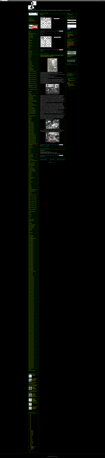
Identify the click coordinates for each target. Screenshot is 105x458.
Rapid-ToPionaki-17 (31, 296)
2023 (30, 417)
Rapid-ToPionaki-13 (31, 292)
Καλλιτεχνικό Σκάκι (31, 99)
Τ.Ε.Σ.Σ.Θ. (30, 215)
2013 (30, 428)
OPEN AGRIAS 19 (31, 260)
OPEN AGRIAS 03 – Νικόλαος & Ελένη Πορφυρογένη (33, 238)
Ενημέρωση (42, 150)
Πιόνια (29, 180)
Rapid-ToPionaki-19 (31, 299)
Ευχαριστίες (30, 91)
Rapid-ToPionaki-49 (31, 339)
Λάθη (29, 114)
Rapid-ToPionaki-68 (31, 365)
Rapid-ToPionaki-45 (31, 334)
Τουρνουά (30, 216)
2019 (30, 421)
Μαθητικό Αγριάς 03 (31, 125)
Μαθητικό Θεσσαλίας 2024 (32, 137)
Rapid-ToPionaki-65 (31, 361)
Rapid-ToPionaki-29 (31, 312)
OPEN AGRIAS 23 (31, 265)
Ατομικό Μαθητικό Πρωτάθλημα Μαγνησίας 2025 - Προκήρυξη (34, 408)
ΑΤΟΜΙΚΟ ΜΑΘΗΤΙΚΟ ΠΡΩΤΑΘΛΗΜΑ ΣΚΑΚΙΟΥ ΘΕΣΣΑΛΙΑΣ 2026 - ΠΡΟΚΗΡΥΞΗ (33, 396)
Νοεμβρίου (31, 431)
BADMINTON (30, 228)
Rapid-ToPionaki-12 (31, 291)
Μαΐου (31, 438)
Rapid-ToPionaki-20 (31, 300)
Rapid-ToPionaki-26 (31, 308)
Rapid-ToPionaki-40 (31, 327)
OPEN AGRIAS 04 (31, 240)
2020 (30, 420)
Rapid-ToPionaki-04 (31, 280)
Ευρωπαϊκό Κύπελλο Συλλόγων (33, 89)
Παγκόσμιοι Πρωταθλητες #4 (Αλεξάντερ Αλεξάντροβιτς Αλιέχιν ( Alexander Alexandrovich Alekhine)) (52, 56)
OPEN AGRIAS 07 (31, 244)
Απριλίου (31, 439)
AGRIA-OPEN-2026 (31, 227)
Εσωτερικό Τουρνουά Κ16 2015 (33, 87)
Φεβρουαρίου (32, 441)
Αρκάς (29, 41)
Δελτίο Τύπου (30, 52)
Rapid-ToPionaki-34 (31, 319)
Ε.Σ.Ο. (69, 83)
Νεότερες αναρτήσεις (43, 159)
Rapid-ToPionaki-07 (31, 284)
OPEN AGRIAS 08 (31, 245)
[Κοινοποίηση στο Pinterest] (62, 31)
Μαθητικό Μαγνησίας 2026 (32, 142)
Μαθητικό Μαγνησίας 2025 (32, 141)
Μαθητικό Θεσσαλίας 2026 (32, 138)
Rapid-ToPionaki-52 (31, 343)
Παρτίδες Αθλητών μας (32, 177)
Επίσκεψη (30, 67)
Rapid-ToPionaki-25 (31, 307)
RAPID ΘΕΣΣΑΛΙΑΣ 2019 (32, 271)
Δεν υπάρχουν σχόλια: (54, 49)
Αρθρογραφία (30, 40)
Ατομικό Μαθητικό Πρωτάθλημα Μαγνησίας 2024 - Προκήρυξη (34, 380)
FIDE (29, 231)
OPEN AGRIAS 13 (31, 252)
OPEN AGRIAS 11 (31, 249)
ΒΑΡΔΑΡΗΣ (30, 45)
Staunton (30, 369)
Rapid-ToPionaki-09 (31, 287)
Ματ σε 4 (30, 152)
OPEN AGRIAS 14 (31, 253)
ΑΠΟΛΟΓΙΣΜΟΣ (31, 36)
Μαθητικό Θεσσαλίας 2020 (32, 134)
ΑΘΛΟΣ (30, 32)
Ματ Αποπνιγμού (31, 147)
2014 (30, 427)
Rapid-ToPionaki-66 (31, 362)
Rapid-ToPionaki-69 (31, 366)
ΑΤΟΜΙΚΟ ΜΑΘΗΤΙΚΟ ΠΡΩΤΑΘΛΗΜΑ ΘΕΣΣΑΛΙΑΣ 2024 (34, 388)
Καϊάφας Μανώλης (31, 98)
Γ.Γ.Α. (29, 49)
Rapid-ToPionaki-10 (31, 288)
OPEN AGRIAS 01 (31, 235)
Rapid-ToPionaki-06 (31, 283)
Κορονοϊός (30, 106)
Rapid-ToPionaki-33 (31, 318)
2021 (30, 419)
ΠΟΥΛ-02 (30, 185)
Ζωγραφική (30, 94)
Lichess (30, 234)
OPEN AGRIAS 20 (31, 261)
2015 (30, 426)
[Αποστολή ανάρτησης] (58, 49)
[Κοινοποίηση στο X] (61, 31)
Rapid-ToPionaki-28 (31, 311)
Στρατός (30, 212)
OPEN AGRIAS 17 (31, 257)
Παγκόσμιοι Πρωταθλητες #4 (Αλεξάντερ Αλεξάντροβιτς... (32, 447)
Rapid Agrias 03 (31, 275)
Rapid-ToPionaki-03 (31, 279)
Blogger (56, 456)
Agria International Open (32, 224)
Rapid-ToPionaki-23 (31, 304)
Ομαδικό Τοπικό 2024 (31, 165)
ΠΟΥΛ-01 (30, 184)
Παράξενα (30, 173)
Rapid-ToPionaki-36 (31, 322)
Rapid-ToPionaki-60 (31, 354)
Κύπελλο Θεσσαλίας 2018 (32, 110)
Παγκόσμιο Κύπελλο (31, 168)
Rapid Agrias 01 (31, 272)
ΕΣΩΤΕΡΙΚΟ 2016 (31, 68)
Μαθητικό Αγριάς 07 (31, 130)
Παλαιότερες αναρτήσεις (61, 159)
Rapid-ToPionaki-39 (31, 326)
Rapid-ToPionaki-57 (31, 350)
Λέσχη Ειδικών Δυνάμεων (32, 115)
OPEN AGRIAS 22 (31, 264)
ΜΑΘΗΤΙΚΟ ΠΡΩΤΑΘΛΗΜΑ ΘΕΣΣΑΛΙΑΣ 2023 (32, 383)
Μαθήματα (30, 119)
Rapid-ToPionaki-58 (31, 351)
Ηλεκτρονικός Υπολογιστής (32, 95)
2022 (30, 418)
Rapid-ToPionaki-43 (31, 331)
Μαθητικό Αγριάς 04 (31, 126)
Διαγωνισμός (30, 53)
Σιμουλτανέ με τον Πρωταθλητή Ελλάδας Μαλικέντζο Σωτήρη (33, 385)
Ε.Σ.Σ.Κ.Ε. (30, 60)
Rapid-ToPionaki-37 (31, 323)
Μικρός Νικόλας (31, 155)
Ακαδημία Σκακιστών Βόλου (32, 33)
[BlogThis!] (60, 31)
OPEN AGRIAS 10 (31, 248)
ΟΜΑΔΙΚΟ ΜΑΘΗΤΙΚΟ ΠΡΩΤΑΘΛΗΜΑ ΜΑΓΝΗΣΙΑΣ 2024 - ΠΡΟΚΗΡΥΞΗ (34, 400)
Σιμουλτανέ (30, 193)
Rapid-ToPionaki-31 (31, 315)
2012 (30, 429)
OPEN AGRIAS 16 (31, 256)
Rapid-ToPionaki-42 (31, 330)
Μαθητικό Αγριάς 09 (31, 133)
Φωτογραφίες (30, 223)
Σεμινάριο (30, 192)
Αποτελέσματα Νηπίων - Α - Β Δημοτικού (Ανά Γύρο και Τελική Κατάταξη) (33, 392)
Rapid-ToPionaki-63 (31, 358)
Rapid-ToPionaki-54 (31, 346)
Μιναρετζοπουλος (31, 156)
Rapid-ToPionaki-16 (31, 295)
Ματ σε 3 (30, 151)
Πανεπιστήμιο (30, 172)
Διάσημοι (30, 56)
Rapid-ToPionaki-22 (31, 303)
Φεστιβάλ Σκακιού (31, 220)
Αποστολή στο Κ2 (31, 37)
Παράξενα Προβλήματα (33, 375)
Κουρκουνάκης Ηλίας (31, 107)
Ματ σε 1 (42, 14)
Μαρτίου (31, 440)
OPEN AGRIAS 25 (31, 268)
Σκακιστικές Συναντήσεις (32, 211)
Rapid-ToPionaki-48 (31, 338)
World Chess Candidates (32, 370)
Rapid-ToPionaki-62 (31, 357)
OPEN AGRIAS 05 (31, 241)
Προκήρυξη (30, 188)
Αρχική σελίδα (52, 159)
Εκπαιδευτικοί (30, 63)
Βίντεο (29, 48)
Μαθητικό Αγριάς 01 (31, 122)
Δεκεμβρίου (31, 430)
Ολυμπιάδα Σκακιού (31, 159)
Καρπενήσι (30, 102)
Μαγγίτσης (30, 118)
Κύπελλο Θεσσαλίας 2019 (32, 111)
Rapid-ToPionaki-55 (31, 347)
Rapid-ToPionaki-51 (31, 342)
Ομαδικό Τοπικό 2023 (31, 164)
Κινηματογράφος (31, 103)
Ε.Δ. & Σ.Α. (30, 57)
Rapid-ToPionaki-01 (31, 276)
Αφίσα (29, 44)
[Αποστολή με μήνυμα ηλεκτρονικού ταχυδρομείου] (59, 31)
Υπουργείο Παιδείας (31, 219)
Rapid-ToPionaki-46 (31, 335)
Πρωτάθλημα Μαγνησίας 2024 (33, 189)
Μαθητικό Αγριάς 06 (31, 129)
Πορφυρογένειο (31, 181)
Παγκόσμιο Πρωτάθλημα (32, 169)
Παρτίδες (30, 176)
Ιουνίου (31, 437)
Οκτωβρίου (31, 432)
